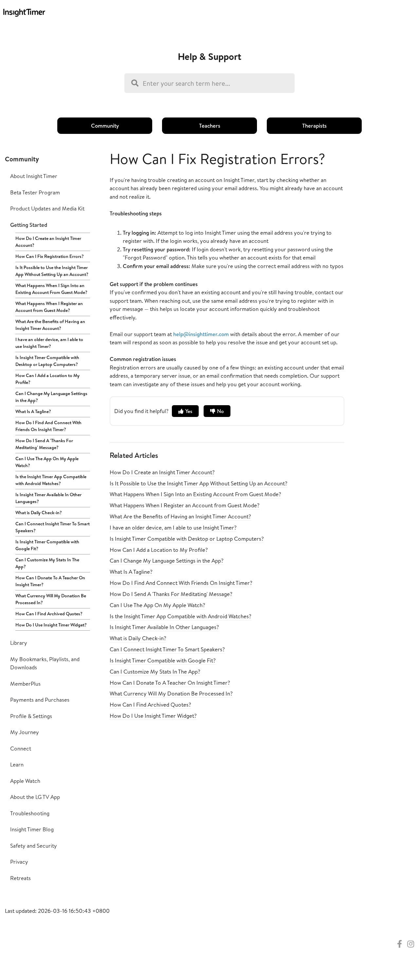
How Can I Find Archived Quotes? (48, 613)
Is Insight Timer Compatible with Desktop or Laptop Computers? (47, 361)
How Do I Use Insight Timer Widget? (51, 625)
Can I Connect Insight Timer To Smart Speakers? (52, 527)
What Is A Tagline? (33, 411)
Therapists (314, 125)
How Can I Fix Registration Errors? (49, 256)
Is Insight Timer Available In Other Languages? (48, 498)
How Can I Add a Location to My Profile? (47, 379)
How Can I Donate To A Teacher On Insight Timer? (50, 581)
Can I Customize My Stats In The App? (47, 563)
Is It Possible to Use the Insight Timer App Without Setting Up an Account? (51, 271)
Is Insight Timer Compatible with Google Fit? (47, 545)
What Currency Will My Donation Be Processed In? (50, 599)
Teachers (209, 125)
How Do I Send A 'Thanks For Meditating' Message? (44, 444)
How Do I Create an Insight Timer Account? (48, 241)
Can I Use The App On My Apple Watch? (47, 462)
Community (105, 125)
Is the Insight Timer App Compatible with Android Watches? (50, 480)
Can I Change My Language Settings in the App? (51, 397)
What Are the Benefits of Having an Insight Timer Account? (50, 325)
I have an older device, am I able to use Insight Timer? (49, 343)
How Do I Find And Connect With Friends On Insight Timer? (48, 426)
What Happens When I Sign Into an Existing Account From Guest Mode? (51, 289)
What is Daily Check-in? (38, 512)
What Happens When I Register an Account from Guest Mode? (49, 307)
